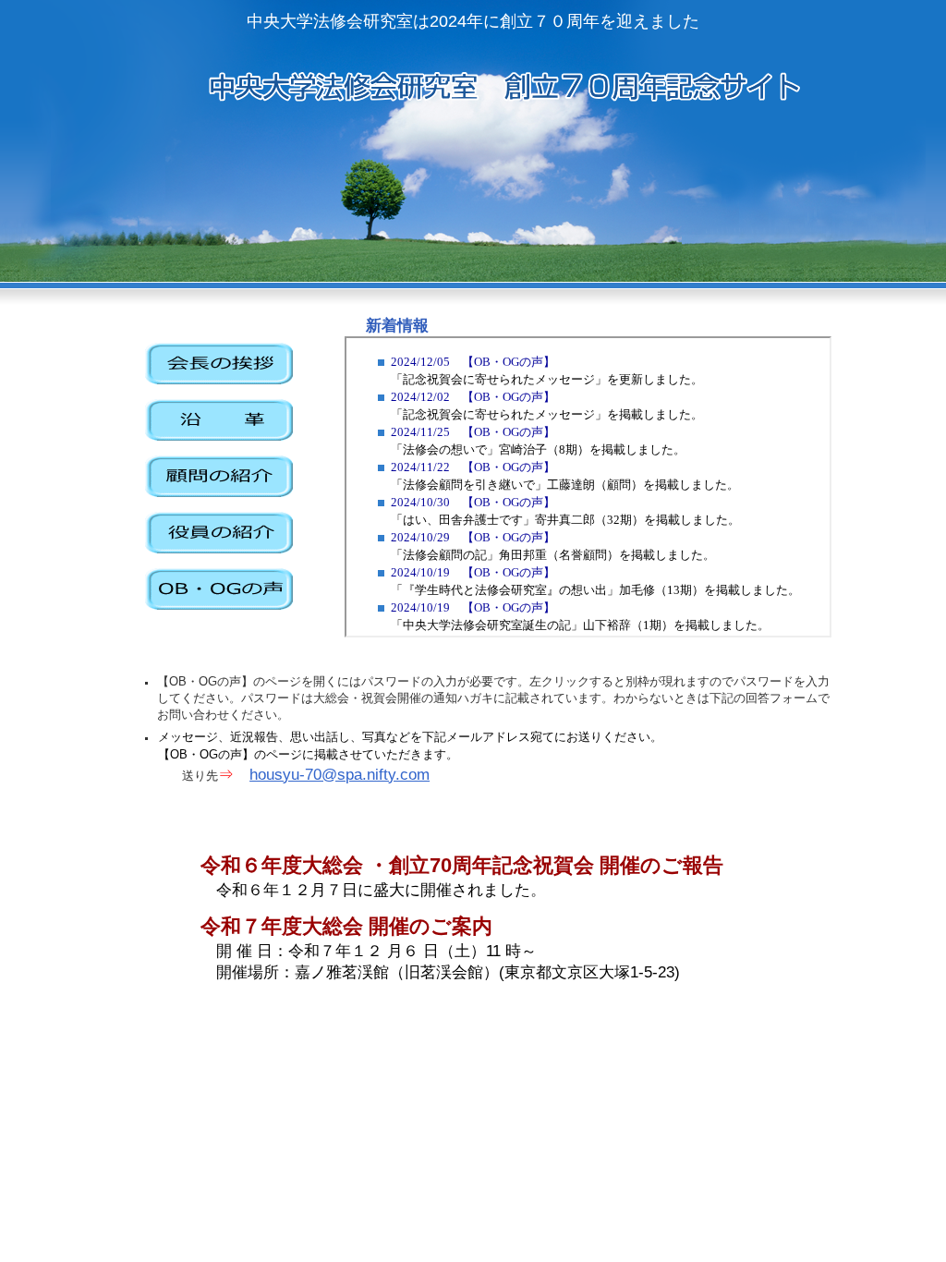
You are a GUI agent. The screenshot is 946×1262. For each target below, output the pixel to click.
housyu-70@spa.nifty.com (339, 774)
